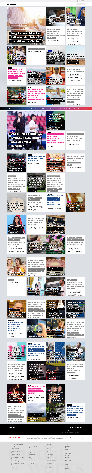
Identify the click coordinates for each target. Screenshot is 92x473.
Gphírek (50, 1)
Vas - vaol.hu (31, 444)
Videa (27, 1)
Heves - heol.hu (14, 460)
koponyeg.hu (68, 457)
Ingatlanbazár (67, 1)
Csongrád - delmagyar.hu (16, 452)
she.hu (66, 449)
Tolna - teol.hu (14, 469)
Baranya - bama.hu (15, 448)
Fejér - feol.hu (14, 455)
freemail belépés (80, 4)
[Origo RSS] (80, 427)
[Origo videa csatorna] (78, 427)
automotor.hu (50, 448)
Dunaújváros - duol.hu (15, 454)
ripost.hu (67, 444)
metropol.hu (67, 446)
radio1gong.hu (68, 466)
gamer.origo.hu (50, 451)
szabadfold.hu (32, 455)
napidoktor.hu (50, 454)
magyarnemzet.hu (32, 454)
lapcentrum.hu (68, 460)
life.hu (66, 447)
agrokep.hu (31, 466)
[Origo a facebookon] (70, 427)
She (55, 1)
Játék (73, 1)
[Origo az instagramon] (75, 427)
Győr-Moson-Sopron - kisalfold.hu (17, 457)
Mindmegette (21, 1)
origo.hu (30, 458)
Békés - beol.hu (14, 449)
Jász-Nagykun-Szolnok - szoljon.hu (18, 461)
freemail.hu (67, 455)
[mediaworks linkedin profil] (82, 438)
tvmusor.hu (49, 463)
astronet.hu (49, 446)
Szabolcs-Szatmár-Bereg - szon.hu (18, 467)
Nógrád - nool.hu (14, 464)
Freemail (38, 1)
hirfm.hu (67, 468)
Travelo (44, 1)
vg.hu (30, 465)
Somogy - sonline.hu (15, 466)
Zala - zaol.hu (32, 447)
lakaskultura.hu (50, 449)
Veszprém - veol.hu (33, 446)
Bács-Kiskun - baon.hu (15, 446)
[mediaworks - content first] (15, 438)
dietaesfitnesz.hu (50, 458)
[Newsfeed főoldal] (12, 427)
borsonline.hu (50, 469)
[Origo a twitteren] (73, 427)
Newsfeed (32, 1)
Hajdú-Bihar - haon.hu (15, 458)
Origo (11, 1)
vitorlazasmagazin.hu (51, 460)
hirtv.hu (30, 457)
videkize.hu (49, 461)
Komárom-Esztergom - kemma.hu (17, 463)
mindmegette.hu (50, 455)
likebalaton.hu (50, 452)
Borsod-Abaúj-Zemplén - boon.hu (17, 451)
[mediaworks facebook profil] (79, 438)
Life (15, 1)
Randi (61, 1)
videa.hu (67, 458)
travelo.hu (49, 457)
